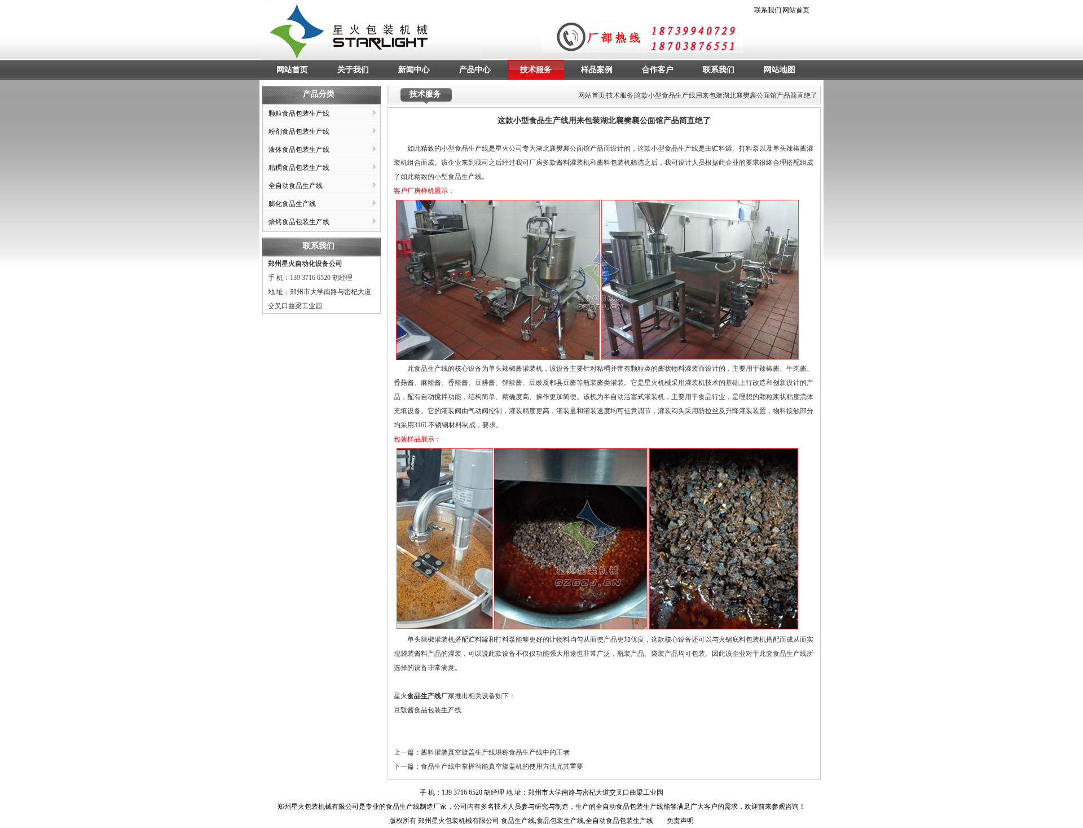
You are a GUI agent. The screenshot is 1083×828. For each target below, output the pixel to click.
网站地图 (779, 69)
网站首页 (795, 10)
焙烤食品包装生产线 (298, 222)
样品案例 (597, 69)
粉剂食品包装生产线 (298, 131)
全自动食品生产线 (295, 186)
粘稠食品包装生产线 (298, 168)
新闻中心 (414, 69)
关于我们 (353, 69)
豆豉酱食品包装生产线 (427, 710)
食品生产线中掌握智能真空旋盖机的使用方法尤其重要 (502, 766)
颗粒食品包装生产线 (298, 113)
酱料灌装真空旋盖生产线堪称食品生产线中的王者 (495, 752)
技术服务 (536, 69)
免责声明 (680, 821)
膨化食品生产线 (292, 204)
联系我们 (767, 10)
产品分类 (318, 94)
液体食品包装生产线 (298, 150)
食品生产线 (465, 177)
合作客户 (657, 69)
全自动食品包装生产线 (629, 807)
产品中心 (475, 69)
